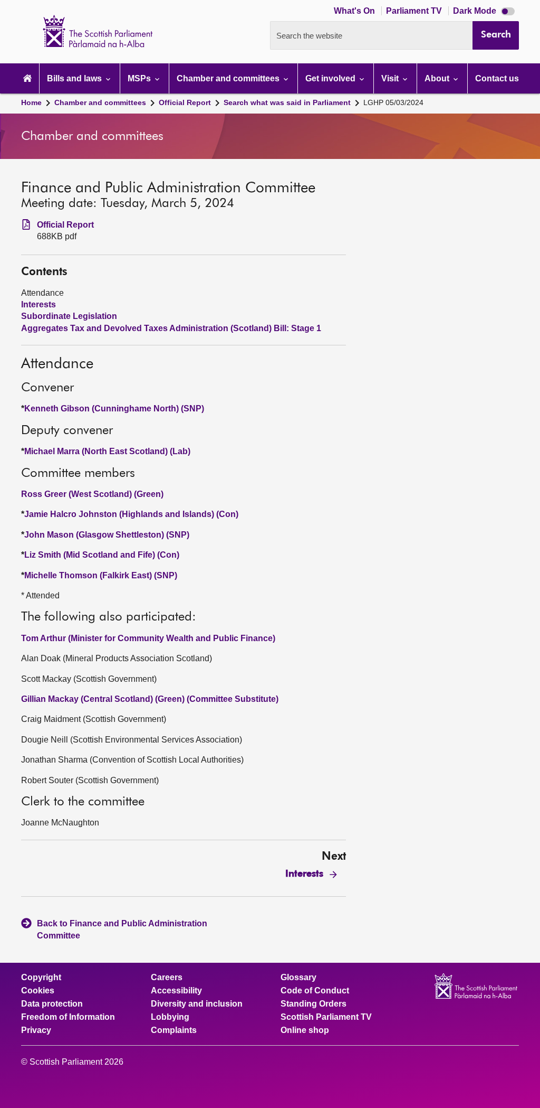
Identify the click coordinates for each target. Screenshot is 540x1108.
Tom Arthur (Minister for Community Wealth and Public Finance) (148, 638)
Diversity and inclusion (197, 1004)
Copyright (41, 977)
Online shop (305, 1030)
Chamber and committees (100, 102)
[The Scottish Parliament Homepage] (27, 78)
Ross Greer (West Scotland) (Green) (92, 494)
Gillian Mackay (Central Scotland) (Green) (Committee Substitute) (149, 698)
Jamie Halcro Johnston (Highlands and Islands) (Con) (131, 514)
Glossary (298, 977)
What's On (355, 10)
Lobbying (170, 1017)
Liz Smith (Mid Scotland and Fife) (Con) (101, 554)
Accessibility (176, 991)
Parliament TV (415, 10)
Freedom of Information (68, 1017)
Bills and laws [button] (75, 78)
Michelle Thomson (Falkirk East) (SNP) (100, 575)
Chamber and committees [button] (229, 78)
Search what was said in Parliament (287, 102)
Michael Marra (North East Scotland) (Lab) (107, 451)
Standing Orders (313, 1004)
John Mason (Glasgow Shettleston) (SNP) (106, 534)
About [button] (438, 78)
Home (31, 102)
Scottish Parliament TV (326, 1017)
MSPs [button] (140, 78)
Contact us (497, 78)
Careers (166, 977)
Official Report (185, 102)
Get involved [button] (331, 78)
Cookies (37, 991)
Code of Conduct (315, 991)
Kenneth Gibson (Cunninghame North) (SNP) (114, 408)
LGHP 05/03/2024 (393, 102)
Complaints (174, 1030)
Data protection (52, 1004)
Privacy (36, 1030)
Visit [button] (391, 78)
